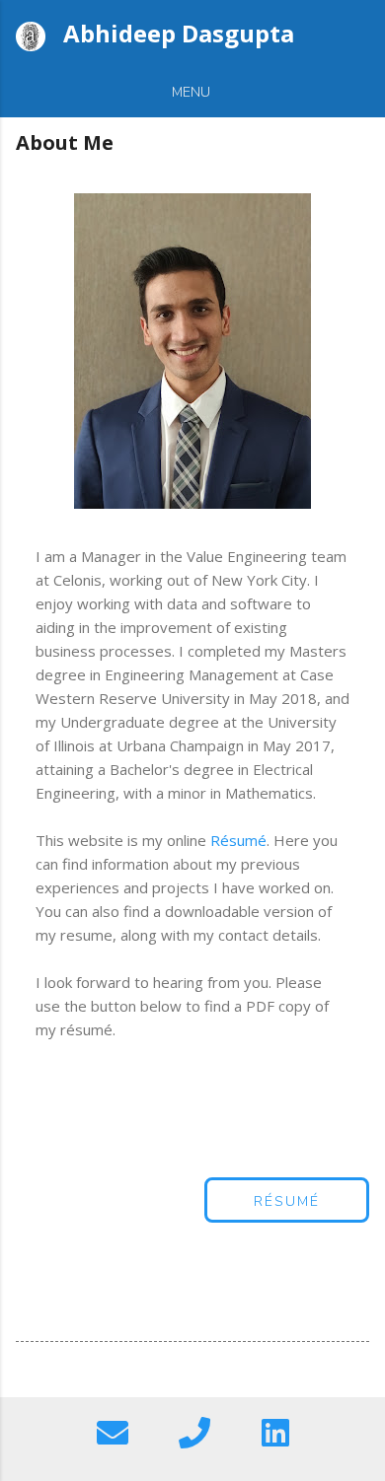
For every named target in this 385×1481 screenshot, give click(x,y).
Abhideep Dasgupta (178, 33)
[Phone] (194, 1434)
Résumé (238, 840)
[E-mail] (112, 1434)
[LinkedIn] (275, 1434)
